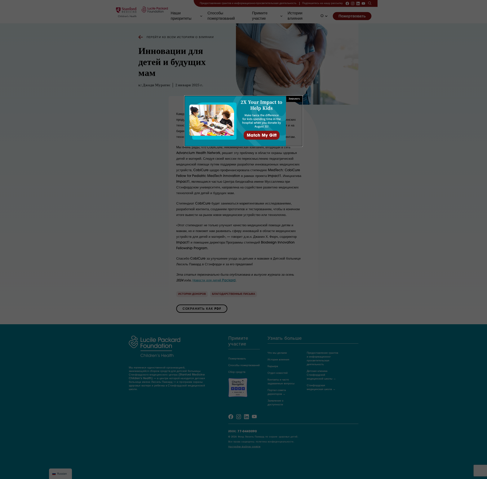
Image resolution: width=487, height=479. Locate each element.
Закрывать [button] (294, 99)
